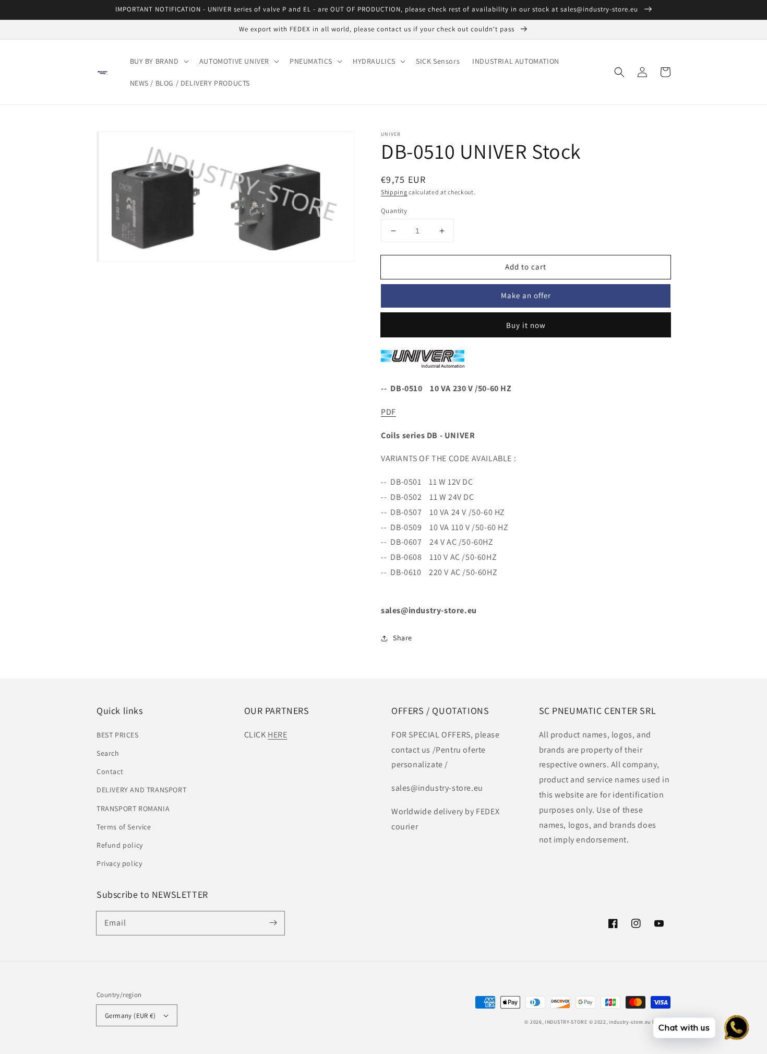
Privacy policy (119, 863)
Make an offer (526, 295)
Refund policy (120, 845)
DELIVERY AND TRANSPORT (141, 789)
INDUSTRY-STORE (566, 1021)
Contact (110, 771)
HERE (277, 734)
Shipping (394, 192)
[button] (158, 61)
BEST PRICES (118, 735)
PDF (388, 411)
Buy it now (526, 325)
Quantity (394, 210)
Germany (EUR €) (130, 1015)
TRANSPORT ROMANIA (133, 808)
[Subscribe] (272, 922)
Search (108, 753)
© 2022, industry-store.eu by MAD (629, 1021)
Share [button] (402, 637)
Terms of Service (124, 827)
